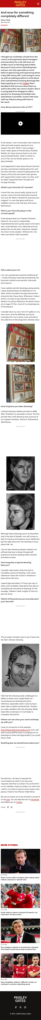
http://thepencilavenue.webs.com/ (15, 730)
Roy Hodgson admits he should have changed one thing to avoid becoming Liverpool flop (19, 948)
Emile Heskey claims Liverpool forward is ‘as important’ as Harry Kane (19, 913)
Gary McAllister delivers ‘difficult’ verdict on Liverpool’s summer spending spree (19, 983)
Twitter (25, 83)
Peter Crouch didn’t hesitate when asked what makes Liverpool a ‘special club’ (20, 878)
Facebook (35, 799)
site (8, 799)
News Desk (5, 20)
